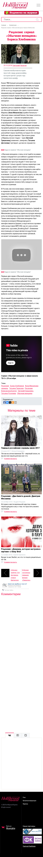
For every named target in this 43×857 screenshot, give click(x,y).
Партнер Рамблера (29, 846)
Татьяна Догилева (8, 393)
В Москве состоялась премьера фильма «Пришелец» (26, 573)
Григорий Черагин (20, 65)
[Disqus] (21, 628)
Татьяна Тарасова (16, 388)
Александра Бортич (9, 391)
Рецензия (5, 386)
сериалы (4, 388)
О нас (24, 797)
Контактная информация (29, 801)
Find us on (10, 827)
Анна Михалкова (31, 386)
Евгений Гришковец (26, 391)
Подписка (25, 804)
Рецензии (29, 388)
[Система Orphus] (15, 591)
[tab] (9, 735)
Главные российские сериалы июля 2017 (20, 448)
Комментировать (10, 458)
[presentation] (9, 735)
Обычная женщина (24, 393)
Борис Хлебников (17, 386)
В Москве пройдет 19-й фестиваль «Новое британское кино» (15, 573)
